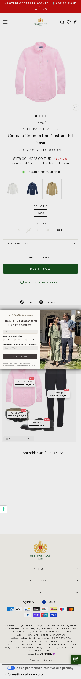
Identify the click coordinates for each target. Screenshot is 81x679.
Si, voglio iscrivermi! (20, 356)
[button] (76, 659)
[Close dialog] (78, 312)
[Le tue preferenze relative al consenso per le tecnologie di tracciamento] (3, 509)
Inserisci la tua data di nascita (20, 344)
